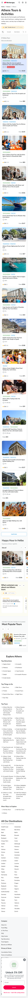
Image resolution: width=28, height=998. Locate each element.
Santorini (3, 889)
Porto (2, 880)
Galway (3, 849)
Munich (16, 869)
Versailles (17, 908)
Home (3, 6)
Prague (16, 883)
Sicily (15, 891)
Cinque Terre (4, 841)
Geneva (16, 849)
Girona (3, 852)
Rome (16, 886)
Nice (15, 872)
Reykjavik (3, 886)
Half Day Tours (20, 809)
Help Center (4, 936)
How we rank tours (6, 40)
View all (4, 547)
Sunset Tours (19, 690)
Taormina (16, 897)
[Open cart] (25, 2)
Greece (8, 6)
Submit (14, 987)
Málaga (16, 866)
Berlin (16, 832)
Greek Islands (17, 31)
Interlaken (17, 855)
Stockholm (17, 894)
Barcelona (17, 829)
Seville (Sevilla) (5, 891)
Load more (14, 534)
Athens (14, 6)
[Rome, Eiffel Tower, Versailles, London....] (19, 2)
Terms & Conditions (6, 955)
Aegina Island (6, 664)
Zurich (16, 911)
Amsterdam (17, 827)
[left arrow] (20, 585)
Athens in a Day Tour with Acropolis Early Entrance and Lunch (7, 796)
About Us (3, 925)
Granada (16, 852)
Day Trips (5, 697)
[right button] (25, 547)
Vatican (3, 905)
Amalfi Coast (4, 827)
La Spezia (3, 860)
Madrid (3, 866)
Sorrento (3, 894)
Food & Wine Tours (8, 694)
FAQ (2, 933)
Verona (3, 908)
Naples (3, 872)
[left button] (21, 547)
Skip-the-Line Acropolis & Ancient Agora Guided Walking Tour (20, 769)
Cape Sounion (20, 671)
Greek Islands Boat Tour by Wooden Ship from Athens (21, 731)
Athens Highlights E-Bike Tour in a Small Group (21, 787)
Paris (15, 874)
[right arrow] (23, 585)
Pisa (2, 877)
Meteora (5, 667)
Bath (2, 832)
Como (16, 841)
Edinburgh (17, 843)
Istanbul (3, 858)
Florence (16, 846)
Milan (2, 869)
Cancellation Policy (6, 952)
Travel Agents (4, 942)
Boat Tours (6, 687)
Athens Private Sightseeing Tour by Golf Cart (8, 740)
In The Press (4, 930)
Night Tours (19, 694)
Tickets (5, 690)
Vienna (3, 911)
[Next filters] (25, 32)
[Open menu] (2, 2)
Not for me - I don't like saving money (14, 992)
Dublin (3, 843)
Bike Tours (19, 687)
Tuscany (3, 903)
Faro (2, 846)
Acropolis (9, 31)
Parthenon (19, 667)
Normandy (4, 874)
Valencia (16, 903)
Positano (3, 883)
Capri (15, 838)
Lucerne (16, 863)
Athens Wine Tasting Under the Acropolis (21, 758)
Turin (15, 900)
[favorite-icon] (23, 46)
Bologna (3, 835)
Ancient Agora (7, 671)
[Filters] (2, 32)
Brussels (16, 835)
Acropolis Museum (21, 674)
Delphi (5, 674)
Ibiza (2, 855)
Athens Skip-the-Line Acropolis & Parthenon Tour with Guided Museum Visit (7, 711)
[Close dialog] (24, 959)
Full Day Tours (7, 809)
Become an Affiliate (6, 944)
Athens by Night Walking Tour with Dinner (21, 778)
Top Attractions (5, 939)
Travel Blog (4, 927)
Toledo (3, 900)
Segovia (16, 889)
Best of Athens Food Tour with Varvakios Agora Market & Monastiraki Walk (21, 722)
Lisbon (16, 860)
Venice (16, 905)
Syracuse (3, 897)
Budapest (3, 838)
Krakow (16, 858)
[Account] (22, 2)
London (3, 863)
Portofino (17, 880)
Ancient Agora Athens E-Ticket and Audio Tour (7, 787)
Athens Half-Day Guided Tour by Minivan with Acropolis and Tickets (7, 722)
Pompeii (16, 877)
